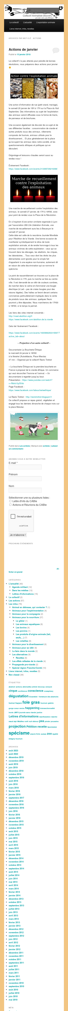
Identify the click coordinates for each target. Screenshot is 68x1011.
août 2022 (13, 753)
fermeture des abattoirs (48, 696)
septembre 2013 (16, 905)
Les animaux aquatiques (28, 624)
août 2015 (13, 831)
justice (39, 712)
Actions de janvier (23, 49)
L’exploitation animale (45, 22)
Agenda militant (20, 586)
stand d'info (35, 734)
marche (54, 716)
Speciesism (52, 727)
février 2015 (14, 851)
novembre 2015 (16, 824)
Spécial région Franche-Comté (27, 667)
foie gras (31, 702)
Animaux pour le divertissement (27, 644)
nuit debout (34, 721)
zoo (49, 733)
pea (41, 721)
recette (42, 726)
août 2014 (13, 871)
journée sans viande (27, 712)
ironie (11, 712)
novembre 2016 (16, 804)
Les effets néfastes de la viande (27, 661)
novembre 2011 (16, 955)
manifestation (45, 716)
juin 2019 (13, 767)
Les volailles (22, 640)
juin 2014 (13, 878)
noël (26, 721)
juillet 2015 (14, 834)
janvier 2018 (14, 794)
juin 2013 (13, 912)
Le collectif (14, 22)
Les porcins (21, 630)
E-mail (13, 463)
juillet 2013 (14, 908)
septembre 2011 (16, 962)
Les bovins (21, 627)
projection (17, 726)
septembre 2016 (16, 807)
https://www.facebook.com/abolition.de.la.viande (31, 319)
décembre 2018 (16, 770)
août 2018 (13, 780)
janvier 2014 (14, 895)
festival (12, 703)
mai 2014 (13, 881)
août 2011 (13, 965)
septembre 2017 (16, 797)
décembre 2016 (16, 801)
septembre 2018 (16, 777)
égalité (55, 734)
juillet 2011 (14, 969)
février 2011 (14, 976)
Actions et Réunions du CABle (29, 505)
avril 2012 (13, 942)
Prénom (13, 474)
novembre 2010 (16, 982)
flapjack (18, 703)
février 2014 (14, 891)
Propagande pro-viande (23, 664)
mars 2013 (14, 918)
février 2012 (14, 945)
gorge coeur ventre (17, 708)
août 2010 (13, 989)
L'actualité (14, 583)
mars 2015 (14, 848)
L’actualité (27, 22)
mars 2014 (14, 888)
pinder (47, 721)
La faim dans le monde (23, 651)
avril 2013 (13, 915)
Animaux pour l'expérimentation (28, 610)
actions (46, 445)
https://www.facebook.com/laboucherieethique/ (30, 390)
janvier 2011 (14, 979)
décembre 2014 (16, 858)
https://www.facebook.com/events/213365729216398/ (33, 168)
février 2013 (14, 922)
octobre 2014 (15, 864)
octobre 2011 (15, 959)
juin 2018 (13, 784)
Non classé (14, 674)
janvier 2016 (14, 817)
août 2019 (13, 764)
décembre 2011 (16, 952)
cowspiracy (48, 691)
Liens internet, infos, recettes (21, 28)
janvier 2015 (14, 854)
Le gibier (20, 620)
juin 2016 (13, 811)
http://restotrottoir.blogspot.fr (39, 396)
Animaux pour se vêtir (23, 647)
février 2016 (14, 814)
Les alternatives (20, 654)
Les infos (13, 603)
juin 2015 (13, 837)
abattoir (12, 687)
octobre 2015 (15, 827)
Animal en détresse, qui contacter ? (29, 607)
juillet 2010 (14, 992)
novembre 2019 (16, 760)
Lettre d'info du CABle (24, 501)
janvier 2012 (14, 949)
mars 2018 (14, 787)
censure (48, 687)
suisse (43, 734)
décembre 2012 (16, 929)
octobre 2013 (15, 902)
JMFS (16, 712)
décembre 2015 (16, 821)
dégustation (19, 695)
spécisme (19, 732)
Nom (11, 486)
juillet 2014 (14, 875)
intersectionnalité (47, 708)
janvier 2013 (14, 925)
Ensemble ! (33, 696)
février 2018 (14, 790)
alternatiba (27, 687)
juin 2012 (13, 939)
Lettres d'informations (23, 593)
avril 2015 (13, 844)
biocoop (41, 687)
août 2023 (13, 750)
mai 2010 (13, 999)
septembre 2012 (16, 935)
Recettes (20, 657)
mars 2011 (14, 972)
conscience (35, 691)
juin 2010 (13, 996)
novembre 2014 (16, 861)
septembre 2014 (16, 868)
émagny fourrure (15, 738)
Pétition (31, 726)
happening (32, 708)
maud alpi (13, 721)
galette (51, 703)
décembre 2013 (16, 898)
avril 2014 (13, 885)
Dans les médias (20, 590)
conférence (22, 691)
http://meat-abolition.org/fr (20, 316)
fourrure (43, 703)
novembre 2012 (16, 932)
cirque (13, 691)
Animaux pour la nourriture (25, 617)
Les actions (24, 445)
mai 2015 (13, 841)
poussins (55, 721)
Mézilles (20, 721)
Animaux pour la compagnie (26, 613)
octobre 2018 (15, 774)
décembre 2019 (16, 757)
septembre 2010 (16, 986)
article (34, 687)
